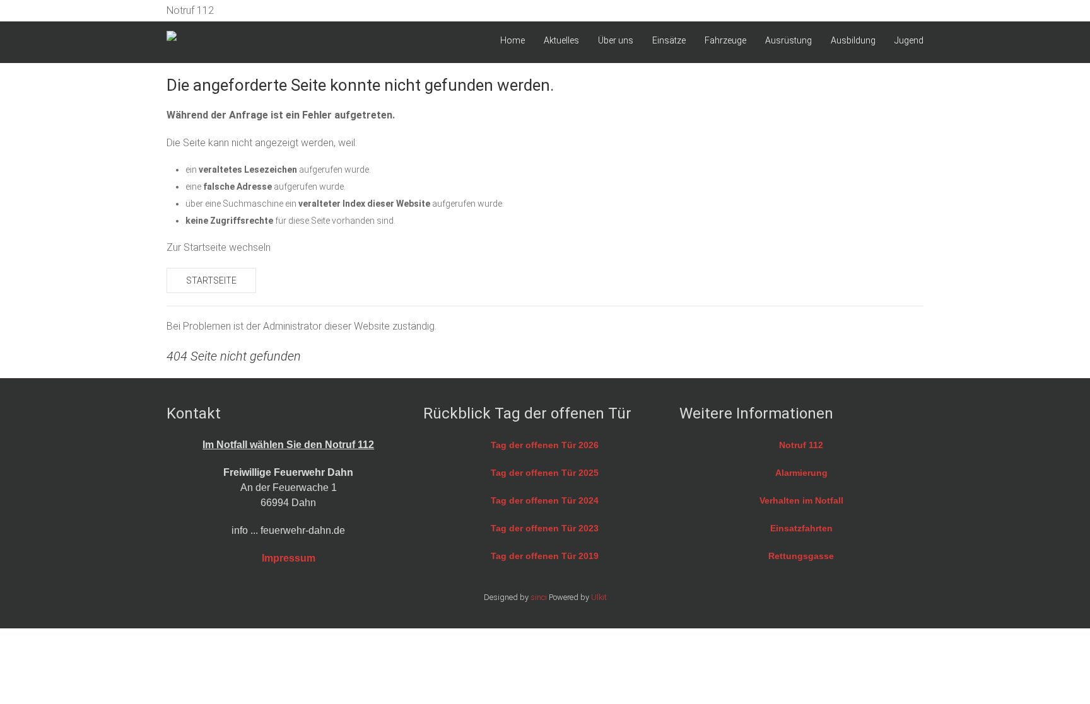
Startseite (211, 280)
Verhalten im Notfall (801, 500)
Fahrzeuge (725, 40)
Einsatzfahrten (801, 528)
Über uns (615, 40)
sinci (538, 597)
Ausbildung (853, 40)
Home (512, 40)
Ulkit (599, 597)
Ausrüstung (788, 40)
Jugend (908, 40)
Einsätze (669, 40)
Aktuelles (561, 40)
